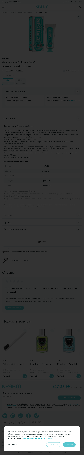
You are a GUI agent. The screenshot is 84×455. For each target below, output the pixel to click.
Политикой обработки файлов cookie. (37, 438)
